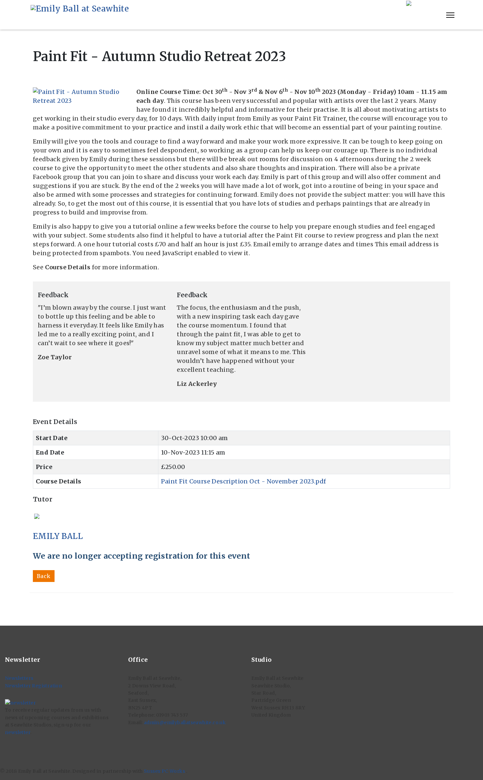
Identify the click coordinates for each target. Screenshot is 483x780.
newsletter (17, 732)
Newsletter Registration (33, 686)
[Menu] (450, 15)
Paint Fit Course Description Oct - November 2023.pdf (243, 481)
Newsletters (19, 678)
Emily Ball (58, 536)
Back (44, 576)
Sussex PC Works (165, 771)
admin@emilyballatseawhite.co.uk (185, 722)
